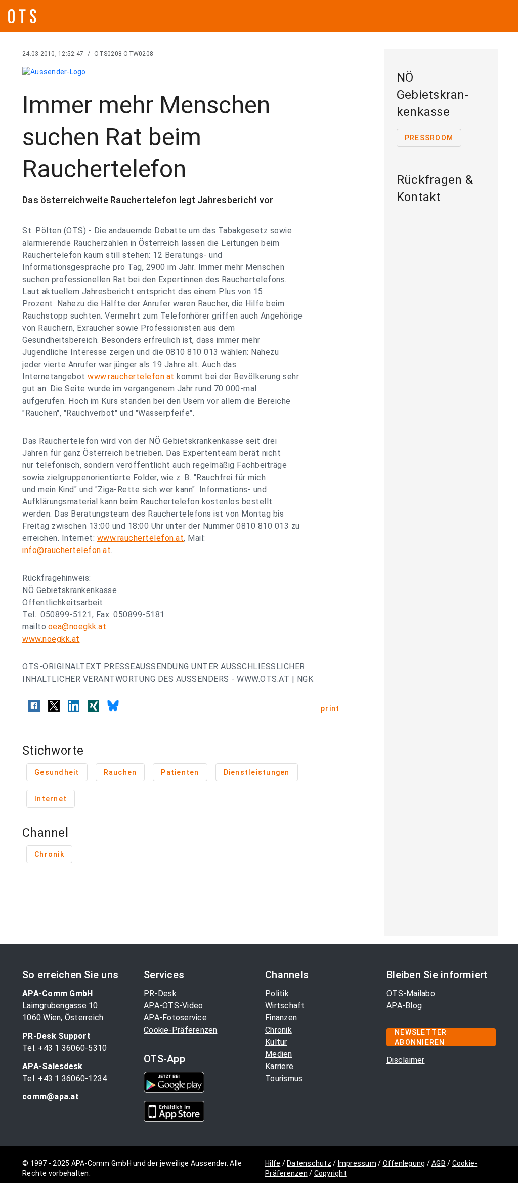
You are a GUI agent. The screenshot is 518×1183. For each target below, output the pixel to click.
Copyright (330, 1173)
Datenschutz (309, 1163)
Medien (278, 1054)
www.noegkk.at (51, 639)
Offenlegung (404, 1163)
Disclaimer (405, 1060)
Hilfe (272, 1163)
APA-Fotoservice (175, 1017)
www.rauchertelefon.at (131, 376)
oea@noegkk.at (77, 627)
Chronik (278, 1030)
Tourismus (284, 1078)
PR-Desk (160, 993)
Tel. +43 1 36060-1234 (64, 1078)
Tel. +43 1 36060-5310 (64, 1048)
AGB (438, 1163)
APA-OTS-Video (173, 1005)
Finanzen (281, 1017)
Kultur (276, 1042)
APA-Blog (404, 1005)
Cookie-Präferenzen (181, 1030)
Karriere (279, 1066)
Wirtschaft (285, 1005)
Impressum (357, 1163)
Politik (277, 993)
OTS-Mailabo (410, 993)
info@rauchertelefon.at (66, 550)
